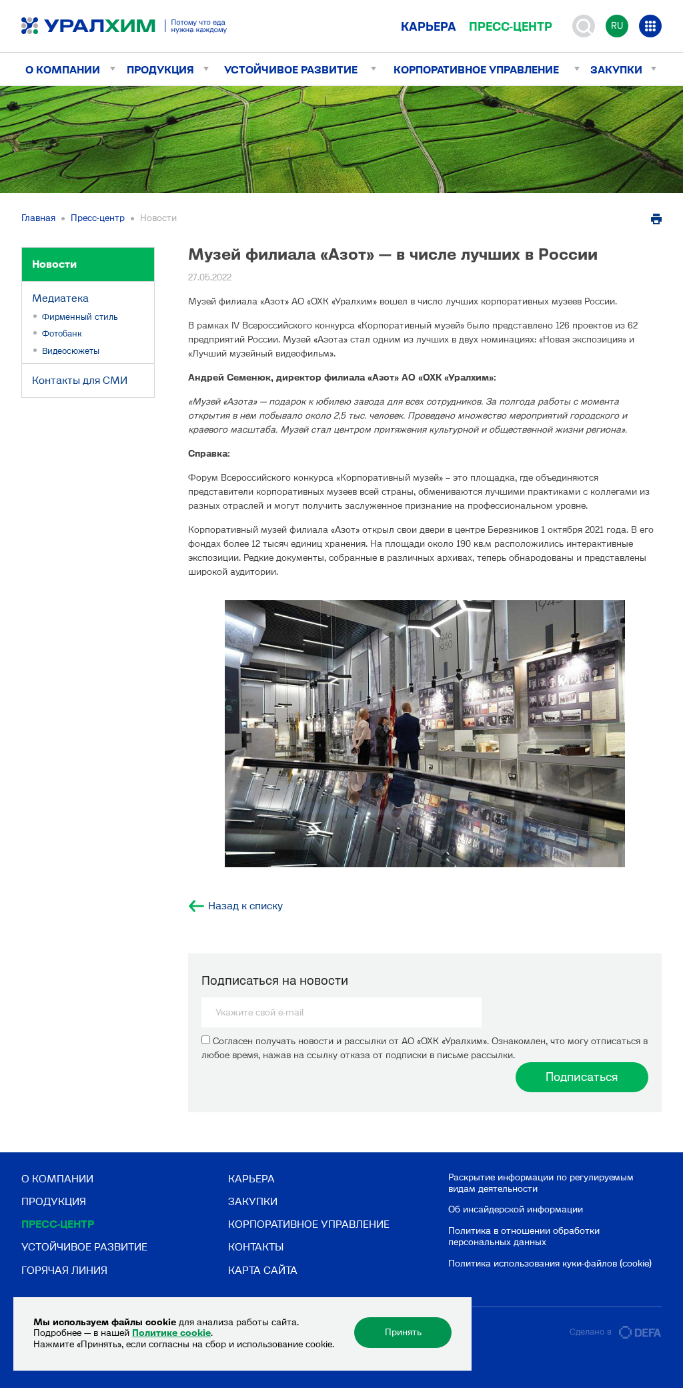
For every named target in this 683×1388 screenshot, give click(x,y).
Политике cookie (171, 1333)
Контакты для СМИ (79, 380)
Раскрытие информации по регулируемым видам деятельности (541, 1183)
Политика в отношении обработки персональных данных (524, 1236)
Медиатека (60, 298)
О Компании (62, 69)
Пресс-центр (510, 26)
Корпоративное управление (476, 69)
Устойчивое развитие (291, 69)
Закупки (616, 69)
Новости (54, 264)
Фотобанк (62, 333)
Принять (403, 1332)
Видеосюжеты (70, 351)
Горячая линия (64, 1270)
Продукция (160, 69)
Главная (38, 218)
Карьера (428, 26)
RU (617, 25)
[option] (425, 733)
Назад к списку (245, 906)
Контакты (255, 1246)
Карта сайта (262, 1270)
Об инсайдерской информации (515, 1209)
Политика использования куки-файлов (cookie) (550, 1263)
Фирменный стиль (80, 317)
